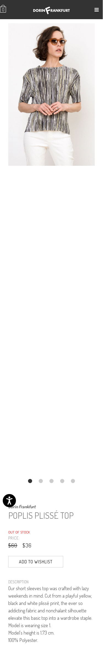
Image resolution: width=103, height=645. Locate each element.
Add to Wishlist (35, 561)
